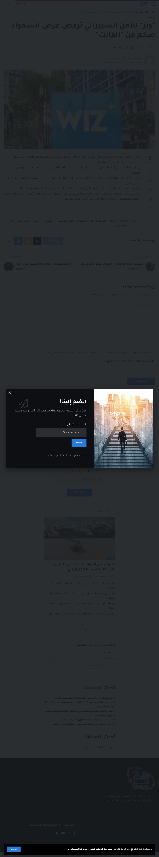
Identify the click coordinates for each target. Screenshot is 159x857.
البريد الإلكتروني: (76, 425)
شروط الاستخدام (77, 849)
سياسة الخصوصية (101, 849)
